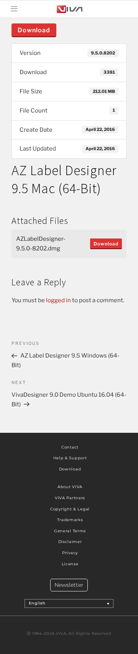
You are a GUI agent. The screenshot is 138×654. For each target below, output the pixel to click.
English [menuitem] (37, 603)
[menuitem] (69, 603)
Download (34, 30)
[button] (14, 9)
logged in (58, 300)
